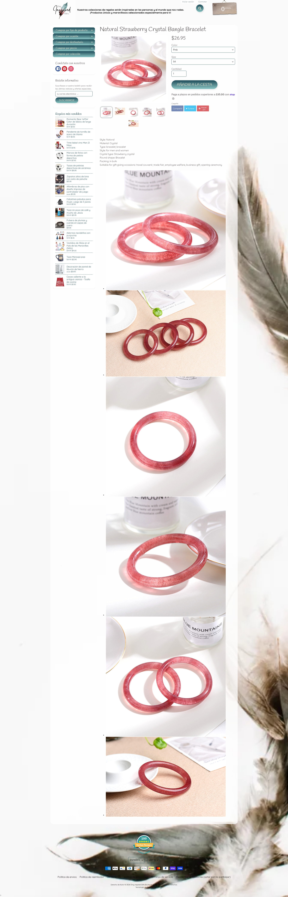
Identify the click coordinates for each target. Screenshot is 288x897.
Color (174, 45)
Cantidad (176, 68)
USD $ (152, 859)
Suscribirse (67, 100)
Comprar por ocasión (75, 37)
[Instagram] (71, 68)
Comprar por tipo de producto (75, 31)
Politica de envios (67, 876)
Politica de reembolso (92, 876)
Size (173, 56)
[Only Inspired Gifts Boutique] (61, 11)
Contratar (202, 2)
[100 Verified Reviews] (144, 855)
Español (135, 859)
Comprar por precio (75, 48)
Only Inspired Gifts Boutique (141, 885)
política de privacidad (135, 876)
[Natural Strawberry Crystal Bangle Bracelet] (106, 112)
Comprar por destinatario (75, 42)
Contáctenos (114, 876)
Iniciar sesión (188, 2)
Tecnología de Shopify (144, 887)
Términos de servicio (161, 876)
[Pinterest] (64, 68)
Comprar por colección (68, 54)
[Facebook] (58, 68)
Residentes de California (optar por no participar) (203, 876)
